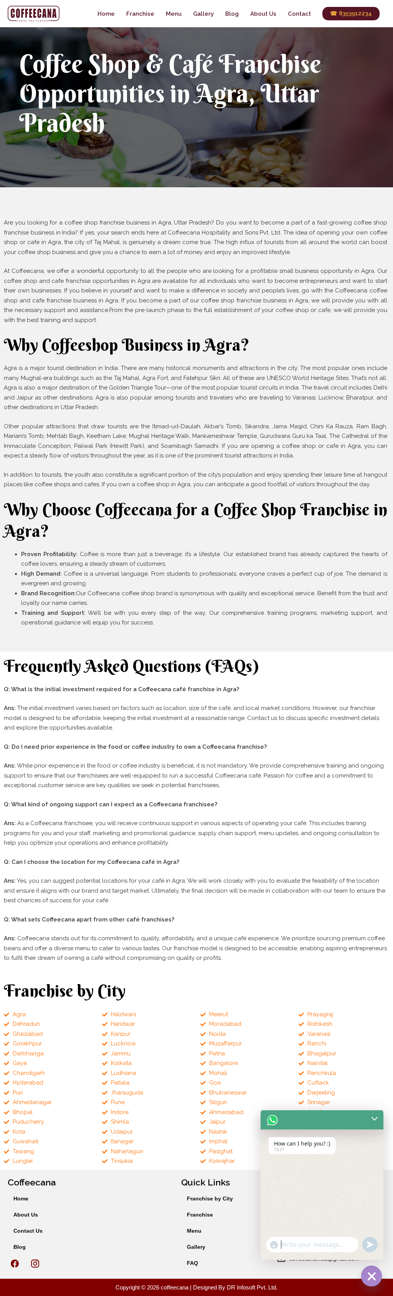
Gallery (203, 13)
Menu (174, 13)
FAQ (192, 1263)
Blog (232, 13)
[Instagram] (34, 1263)
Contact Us (28, 1231)
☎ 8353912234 (351, 13)
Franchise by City (210, 1198)
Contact (299, 13)
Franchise (140, 13)
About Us (263, 13)
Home (106, 13)
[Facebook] (14, 1263)
